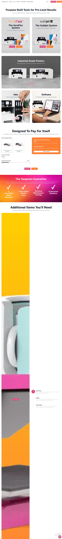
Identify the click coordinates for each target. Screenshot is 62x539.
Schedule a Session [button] (46, 151)
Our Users (18, 1)
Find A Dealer (15, 399)
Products (10, 1)
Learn (14, 1)
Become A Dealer (30, 1)
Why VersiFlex (23, 1)
